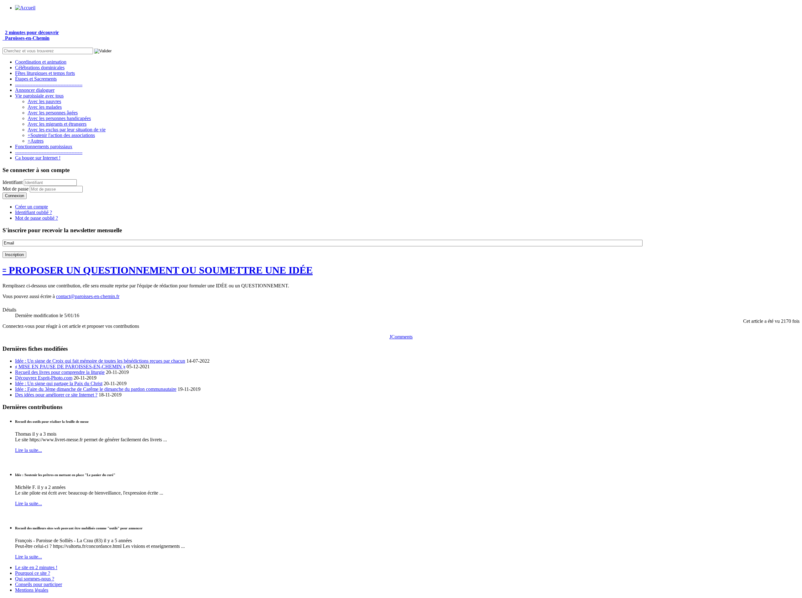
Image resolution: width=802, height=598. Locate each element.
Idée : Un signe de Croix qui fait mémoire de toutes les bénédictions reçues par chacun (100, 361)
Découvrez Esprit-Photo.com (43, 377)
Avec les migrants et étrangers (57, 124)
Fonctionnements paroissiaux (43, 146)
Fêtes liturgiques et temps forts (45, 73)
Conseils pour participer (38, 584)
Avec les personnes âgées (53, 112)
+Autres (36, 141)
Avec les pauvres (44, 101)
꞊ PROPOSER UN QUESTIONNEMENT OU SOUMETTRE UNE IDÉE (158, 270)
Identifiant (13, 182)
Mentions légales (31, 590)
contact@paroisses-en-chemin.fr (87, 296)
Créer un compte (31, 206)
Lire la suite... (28, 450)
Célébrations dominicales (40, 67)
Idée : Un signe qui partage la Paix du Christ (58, 383)
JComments (401, 336)
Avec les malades (45, 107)
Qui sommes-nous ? (34, 578)
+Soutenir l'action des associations (61, 135)
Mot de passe (16, 188)
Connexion (14, 195)
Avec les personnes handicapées (59, 118)
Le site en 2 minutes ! (36, 567)
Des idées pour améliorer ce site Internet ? (56, 394)
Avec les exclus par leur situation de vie (67, 129)
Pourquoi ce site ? (32, 573)
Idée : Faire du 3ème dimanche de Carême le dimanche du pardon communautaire (95, 389)
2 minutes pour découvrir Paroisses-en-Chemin (31, 35)
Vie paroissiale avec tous (39, 95)
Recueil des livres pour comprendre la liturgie (60, 372)
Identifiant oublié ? (33, 212)
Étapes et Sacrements (36, 78)
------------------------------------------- (48, 84)
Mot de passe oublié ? (36, 218)
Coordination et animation (40, 62)
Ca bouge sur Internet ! (37, 157)
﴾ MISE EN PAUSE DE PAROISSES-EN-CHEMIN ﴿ (70, 366)
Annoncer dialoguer (35, 90)
